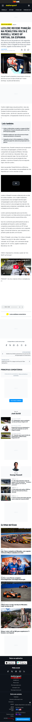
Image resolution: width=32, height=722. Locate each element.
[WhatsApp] (13, 345)
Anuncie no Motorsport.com (16, 699)
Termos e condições (11, 714)
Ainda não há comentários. (16, 374)
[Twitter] (10, 345)
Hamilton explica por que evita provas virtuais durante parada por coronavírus (15, 135)
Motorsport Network (13, 718)
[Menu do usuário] (28, 5)
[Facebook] (6, 345)
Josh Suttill (4, 49)
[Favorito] (24, 49)
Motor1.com (16, 682)
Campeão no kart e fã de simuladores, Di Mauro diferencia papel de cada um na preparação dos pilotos (16, 140)
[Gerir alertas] (25, 345)
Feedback (16, 696)
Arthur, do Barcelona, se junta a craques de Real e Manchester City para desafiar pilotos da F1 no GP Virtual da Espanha (16, 130)
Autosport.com (16, 687)
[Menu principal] (3, 5)
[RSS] (24, 671)
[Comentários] (28, 49)
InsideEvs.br (16, 680)
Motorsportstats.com (16, 690)
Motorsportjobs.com (16, 685)
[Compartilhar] (21, 49)
